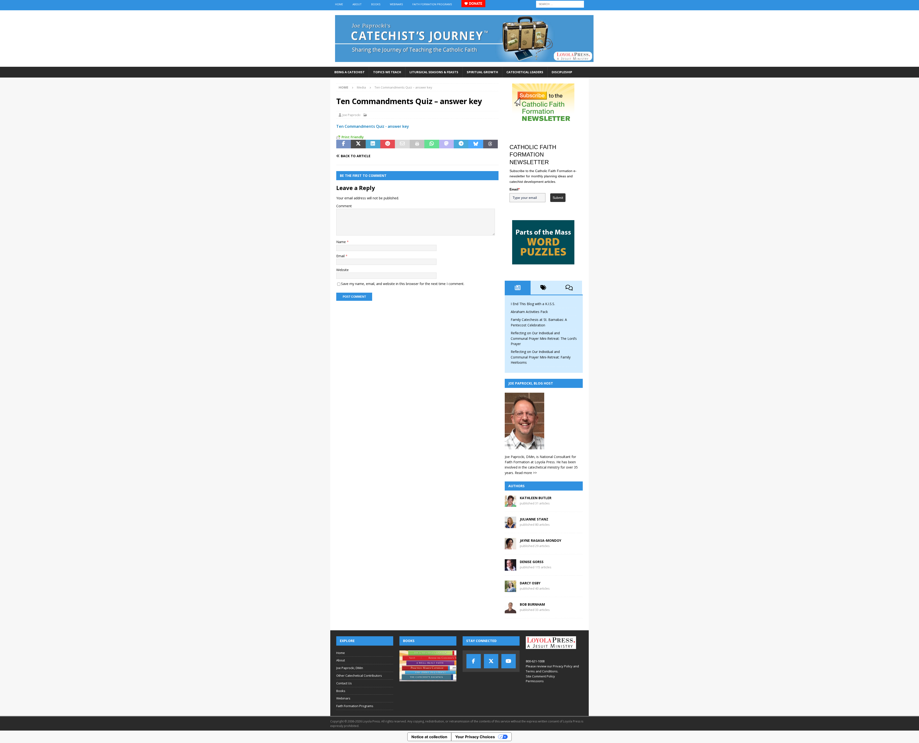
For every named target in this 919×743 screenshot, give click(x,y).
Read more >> (526, 472)
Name (341, 242)
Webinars (396, 4)
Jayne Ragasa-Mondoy (540, 540)
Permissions (535, 681)
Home (339, 4)
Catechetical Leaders (524, 72)
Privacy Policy (562, 666)
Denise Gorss (532, 561)
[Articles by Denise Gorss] (510, 568)
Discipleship (562, 72)
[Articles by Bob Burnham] (510, 610)
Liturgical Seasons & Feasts (433, 72)
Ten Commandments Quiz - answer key (372, 126)
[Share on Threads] (490, 144)
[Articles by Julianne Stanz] (510, 525)
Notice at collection (429, 736)
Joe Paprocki (351, 115)
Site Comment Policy (540, 676)
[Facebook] (473, 661)
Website (342, 270)
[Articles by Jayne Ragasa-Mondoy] (510, 546)
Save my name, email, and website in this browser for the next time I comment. (402, 283)
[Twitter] (491, 661)
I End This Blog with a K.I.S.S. (533, 304)
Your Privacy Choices (475, 736)
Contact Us (344, 683)
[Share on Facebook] (343, 144)
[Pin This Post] (387, 144)
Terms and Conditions (542, 671)
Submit (558, 198)
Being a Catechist (349, 72)
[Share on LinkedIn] (373, 144)
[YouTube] (508, 661)
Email (341, 256)
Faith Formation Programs (432, 4)
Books (375, 4)
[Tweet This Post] (358, 144)
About (357, 4)
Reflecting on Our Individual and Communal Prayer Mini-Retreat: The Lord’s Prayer (544, 338)
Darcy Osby (530, 583)
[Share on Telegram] (461, 144)
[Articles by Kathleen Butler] (510, 504)
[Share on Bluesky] (475, 144)
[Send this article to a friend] (402, 144)
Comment (344, 206)
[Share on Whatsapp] (431, 144)
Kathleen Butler (535, 498)
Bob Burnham (532, 604)
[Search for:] (560, 3)
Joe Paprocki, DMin (349, 668)
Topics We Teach (387, 72)
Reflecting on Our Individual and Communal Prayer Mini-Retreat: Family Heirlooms (541, 357)
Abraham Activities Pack (529, 311)
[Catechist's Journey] (464, 64)
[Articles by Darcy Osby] (510, 589)
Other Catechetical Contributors (359, 675)
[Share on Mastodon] (446, 144)
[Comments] (569, 288)
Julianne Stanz (534, 519)
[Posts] (518, 288)
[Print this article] (417, 144)
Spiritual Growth (482, 72)
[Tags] (543, 288)
